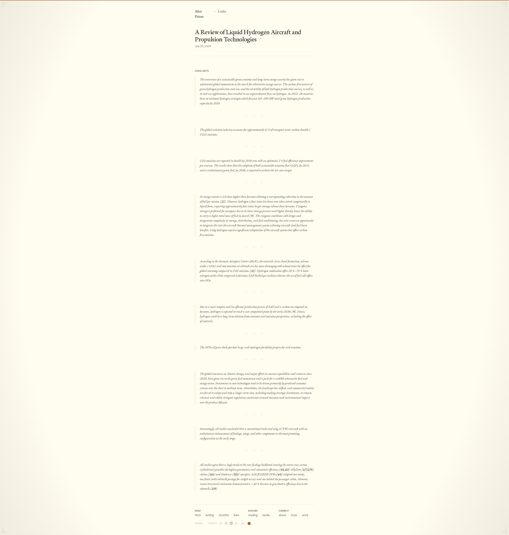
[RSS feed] (221, 523)
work (305, 515)
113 (286, 469)
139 (214, 488)
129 (310, 469)
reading (252, 515)
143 (212, 474)
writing (209, 515)
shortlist (224, 515)
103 (236, 474)
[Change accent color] (249, 523)
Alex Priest (199, 14)
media (266, 515)
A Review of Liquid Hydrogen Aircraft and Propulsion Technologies (248, 36)
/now (294, 515)
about (282, 515)
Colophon (212, 523)
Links (222, 11)
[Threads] (226, 523)
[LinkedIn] (231, 523)
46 (282, 469)
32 (252, 270)
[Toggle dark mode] (236, 523)
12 (222, 201)
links (236, 515)
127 (305, 469)
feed (198, 515)
